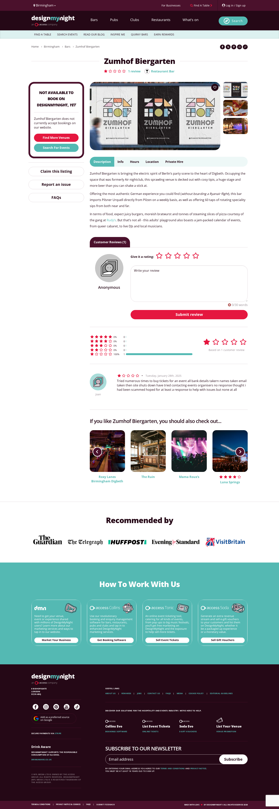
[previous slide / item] (97, 452)
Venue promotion (226, 731)
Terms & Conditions (41, 804)
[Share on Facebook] (222, 47)
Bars (94, 19)
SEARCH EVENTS (67, 34)
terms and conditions (172, 768)
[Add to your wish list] (214, 87)
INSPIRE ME (117, 34)
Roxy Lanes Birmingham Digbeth (107, 479)
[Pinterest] (56, 707)
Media (180, 693)
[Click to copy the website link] (245, 47)
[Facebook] (35, 707)
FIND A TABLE (42, 34)
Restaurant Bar (162, 71)
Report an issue (56, 184)
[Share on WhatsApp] (239, 47)
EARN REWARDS (164, 34)
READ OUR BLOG (94, 34)
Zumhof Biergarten (88, 46)
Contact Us (153, 693)
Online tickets (150, 731)
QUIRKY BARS (139, 34)
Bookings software (116, 731)
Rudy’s (111, 220)
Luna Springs (230, 482)
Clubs (134, 19)
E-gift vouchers (188, 731)
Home (35, 46)
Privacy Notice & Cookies (68, 804)
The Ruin (148, 477)
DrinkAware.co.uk (41, 759)
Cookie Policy (196, 693)
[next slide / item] (240, 452)
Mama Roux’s (189, 477)
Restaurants (160, 19)
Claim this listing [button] (56, 171)
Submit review (189, 314)
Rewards (126, 693)
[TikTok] (77, 707)
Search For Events (56, 148)
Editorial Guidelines (221, 693)
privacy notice (198, 768)
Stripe (58, 733)
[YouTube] (66, 707)
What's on (191, 19)
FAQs (56, 197)
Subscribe (233, 759)
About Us (110, 693)
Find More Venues (56, 138)
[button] (122, 71)
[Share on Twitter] (228, 47)
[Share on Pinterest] (233, 47)
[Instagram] (46, 707)
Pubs (114, 19)
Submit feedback (105, 804)
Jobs (139, 693)
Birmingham (52, 46)
